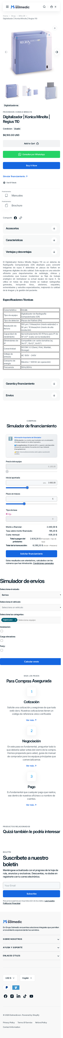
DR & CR (22, 16)
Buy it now (30, 165)
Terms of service (25, 1028)
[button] (7, 7)
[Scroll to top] (56, 1033)
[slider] (26, 487)
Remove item (15, 620)
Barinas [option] (5, 595)
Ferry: (2, 646)
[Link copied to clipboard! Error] (20, 218)
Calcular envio (30, 661)
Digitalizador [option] (7, 620)
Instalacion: (5, 627)
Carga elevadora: (8, 636)
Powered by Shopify (30, 1020)
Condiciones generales (43, 563)
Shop (13, 16)
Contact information (11, 1032)
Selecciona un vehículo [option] (12, 607)
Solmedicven (15, 1020)
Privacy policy (9, 1028)
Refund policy (41, 1028)
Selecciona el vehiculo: (10, 602)
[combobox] (30, 595)
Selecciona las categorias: (12, 614)
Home (5, 16)
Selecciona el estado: (9, 589)
